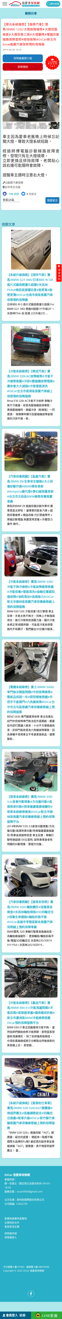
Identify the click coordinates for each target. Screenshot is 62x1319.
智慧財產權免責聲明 (15, 1218)
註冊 (22, 1315)
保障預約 (23, 67)
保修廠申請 (10, 1233)
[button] (5, 104)
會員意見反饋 (11, 1226)
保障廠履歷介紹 (23, 58)
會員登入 (12, 1315)
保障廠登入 (10, 1237)
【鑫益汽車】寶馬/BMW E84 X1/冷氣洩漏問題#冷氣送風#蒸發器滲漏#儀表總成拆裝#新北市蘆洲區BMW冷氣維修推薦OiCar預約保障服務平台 (31, 1013)
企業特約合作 (11, 1222)
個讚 (14, 194)
